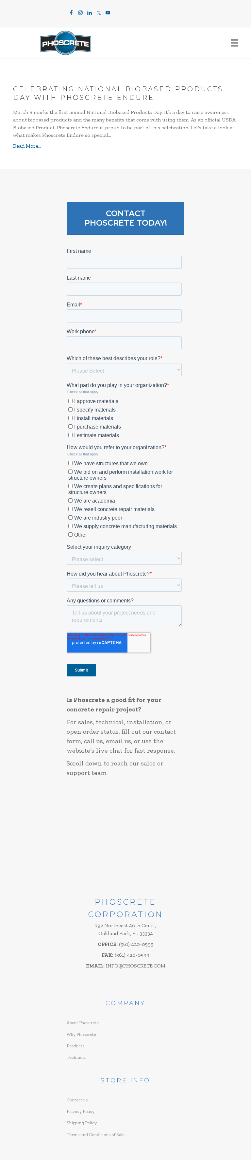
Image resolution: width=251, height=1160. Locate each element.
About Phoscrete (83, 1022)
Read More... (27, 146)
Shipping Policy (82, 1123)
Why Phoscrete (81, 1034)
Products (75, 1046)
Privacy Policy (80, 1111)
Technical (76, 1057)
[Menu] (234, 43)
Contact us (77, 1100)
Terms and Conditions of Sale (96, 1134)
